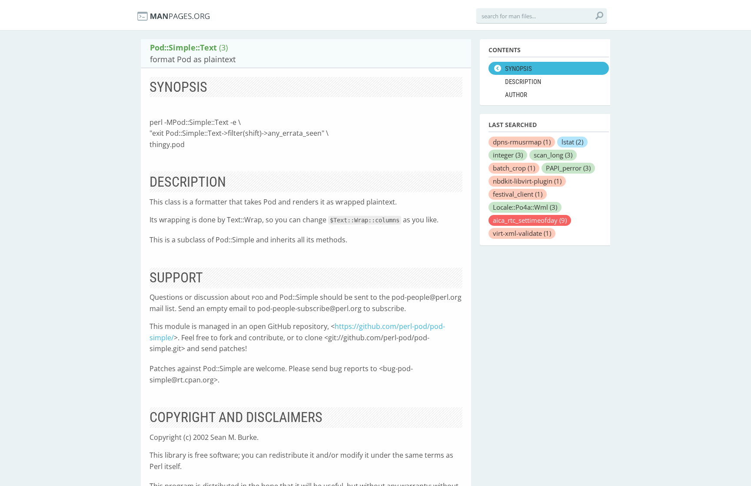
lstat (572, 141)
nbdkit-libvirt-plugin (527, 181)
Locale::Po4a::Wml (525, 207)
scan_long (553, 155)
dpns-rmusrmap (522, 141)
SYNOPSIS (518, 69)
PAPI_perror (568, 168)
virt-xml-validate (522, 233)
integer (508, 155)
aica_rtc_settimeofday (530, 220)
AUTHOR (516, 95)
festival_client (517, 194)
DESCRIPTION (523, 82)
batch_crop (514, 168)
